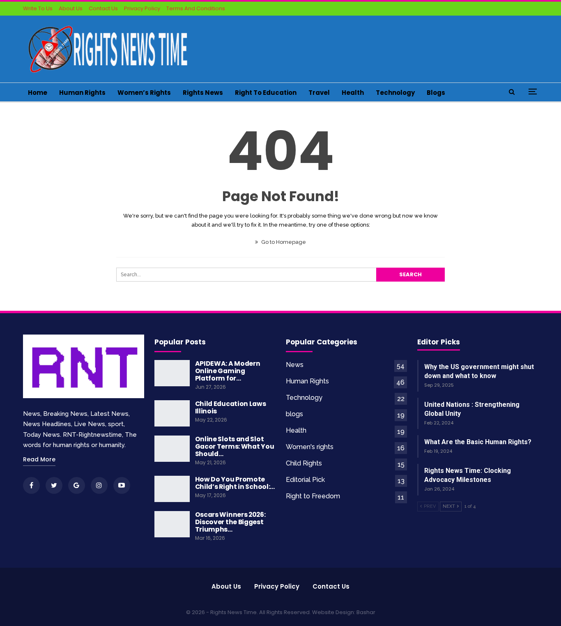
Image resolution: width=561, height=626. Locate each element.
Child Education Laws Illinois (230, 407)
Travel (319, 92)
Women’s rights (144, 92)
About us (226, 586)
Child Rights (304, 463)
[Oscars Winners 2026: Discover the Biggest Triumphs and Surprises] (172, 524)
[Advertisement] (388, 47)
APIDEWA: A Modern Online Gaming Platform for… (227, 371)
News (294, 365)
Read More (39, 459)
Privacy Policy (142, 8)
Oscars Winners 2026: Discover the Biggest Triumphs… (230, 522)
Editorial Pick (305, 480)
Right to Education (266, 92)
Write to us (38, 8)
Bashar (365, 612)
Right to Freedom (313, 496)
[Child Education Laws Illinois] (172, 413)
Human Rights (82, 92)
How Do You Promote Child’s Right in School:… (235, 483)
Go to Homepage (283, 242)
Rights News (203, 92)
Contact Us (103, 8)
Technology (395, 92)
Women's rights (309, 447)
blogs (436, 92)
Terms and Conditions (195, 8)
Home (37, 92)
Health (353, 92)
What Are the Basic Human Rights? (477, 442)
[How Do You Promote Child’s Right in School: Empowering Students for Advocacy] (172, 489)
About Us (71, 8)
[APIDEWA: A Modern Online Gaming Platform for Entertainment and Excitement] (172, 373)
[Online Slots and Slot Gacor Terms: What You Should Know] (172, 449)
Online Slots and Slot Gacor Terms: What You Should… (234, 446)
